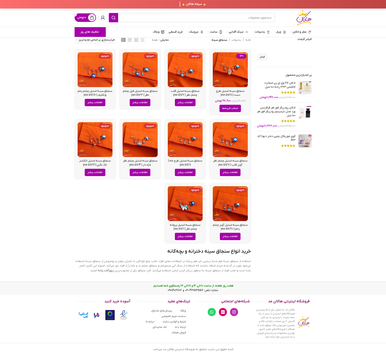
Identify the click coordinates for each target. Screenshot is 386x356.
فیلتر (262, 57)
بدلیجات (236, 40)
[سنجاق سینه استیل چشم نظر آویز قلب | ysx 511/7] (230, 139)
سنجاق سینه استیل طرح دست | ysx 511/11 (230, 93)
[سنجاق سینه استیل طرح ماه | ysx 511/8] (185, 139)
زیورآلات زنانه (106, 271)
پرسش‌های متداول (161, 310)
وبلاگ (183, 310)
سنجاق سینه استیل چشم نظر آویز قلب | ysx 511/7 (230, 163)
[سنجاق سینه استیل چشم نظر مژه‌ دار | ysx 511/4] (140, 139)
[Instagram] (234, 312)
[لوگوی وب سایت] (304, 17)
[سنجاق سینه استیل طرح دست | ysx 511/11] (230, 69)
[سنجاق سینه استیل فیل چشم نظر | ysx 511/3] (140, 69)
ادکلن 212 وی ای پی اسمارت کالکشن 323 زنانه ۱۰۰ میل (279, 85)
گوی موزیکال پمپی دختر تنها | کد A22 (276, 138)
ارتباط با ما (180, 327)
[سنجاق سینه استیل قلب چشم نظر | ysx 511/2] (185, 69)
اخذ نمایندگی (160, 327)
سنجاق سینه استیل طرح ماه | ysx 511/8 (185, 163)
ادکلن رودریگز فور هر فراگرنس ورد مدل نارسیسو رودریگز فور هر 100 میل (276, 112)
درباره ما (150, 321)
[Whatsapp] (212, 312)
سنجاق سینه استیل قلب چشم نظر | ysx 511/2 (185, 93)
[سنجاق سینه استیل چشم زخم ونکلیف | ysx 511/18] (95, 69)
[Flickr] (223, 312)
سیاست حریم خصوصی (173, 316)
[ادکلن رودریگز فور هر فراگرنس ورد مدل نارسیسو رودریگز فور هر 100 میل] (305, 117)
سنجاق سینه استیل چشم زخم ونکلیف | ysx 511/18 (95, 93)
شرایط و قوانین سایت (174, 321)
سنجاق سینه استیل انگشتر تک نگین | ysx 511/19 (95, 163)
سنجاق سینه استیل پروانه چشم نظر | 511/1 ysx (185, 227)
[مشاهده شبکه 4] (123, 40)
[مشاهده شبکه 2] (136, 40)
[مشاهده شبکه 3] (130, 40)
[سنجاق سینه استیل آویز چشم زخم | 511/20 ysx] (230, 203)
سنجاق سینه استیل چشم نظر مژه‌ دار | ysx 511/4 (140, 163)
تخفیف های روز (89, 32)
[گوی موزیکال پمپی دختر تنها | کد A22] (305, 141)
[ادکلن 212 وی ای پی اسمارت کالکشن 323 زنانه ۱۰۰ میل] (305, 90)
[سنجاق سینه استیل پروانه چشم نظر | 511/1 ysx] (185, 203)
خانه (248, 40)
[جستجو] (113, 17)
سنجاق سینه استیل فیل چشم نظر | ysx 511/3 (140, 93)
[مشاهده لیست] (142, 40)
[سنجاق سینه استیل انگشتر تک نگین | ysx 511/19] (95, 139)
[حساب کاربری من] (103, 18)
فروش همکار (179, 332)
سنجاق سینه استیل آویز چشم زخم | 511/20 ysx (230, 227)
